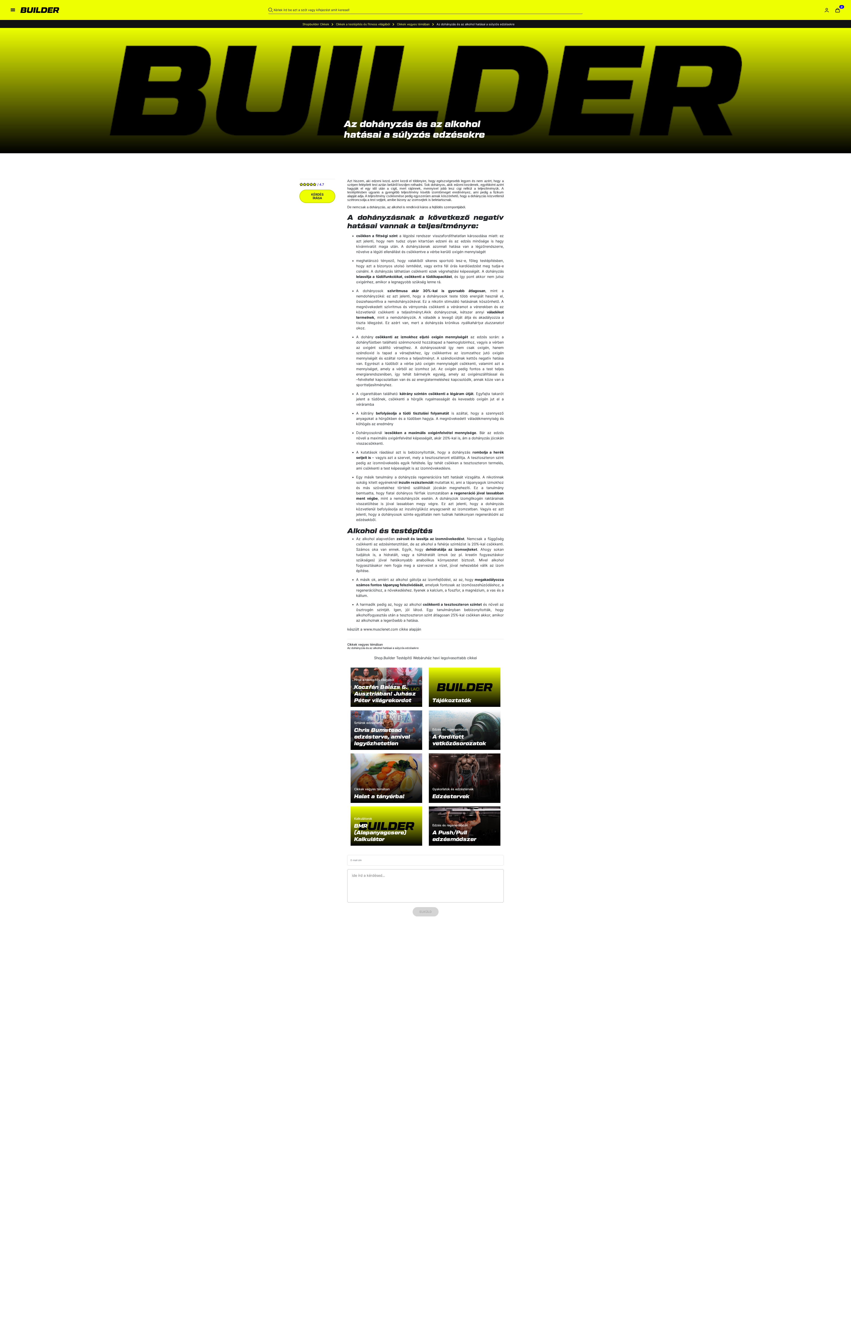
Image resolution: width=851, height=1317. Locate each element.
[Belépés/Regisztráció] (827, 10)
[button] (837, 10)
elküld (426, 912)
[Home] (114, 10)
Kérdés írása (317, 196)
